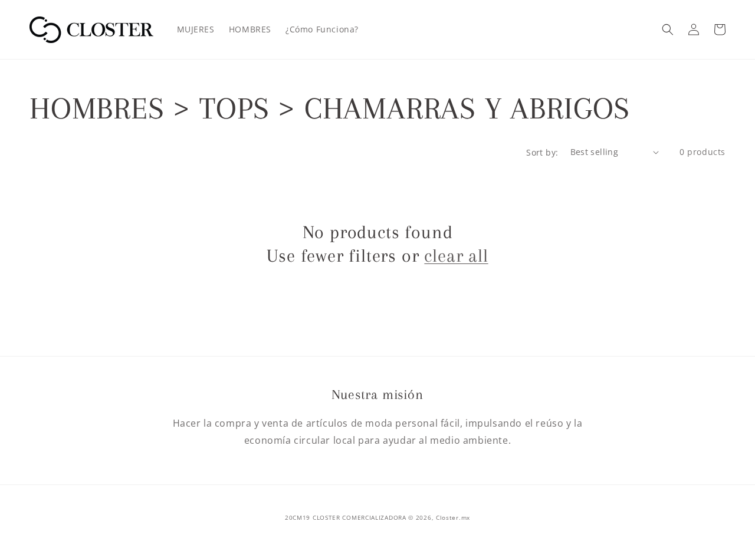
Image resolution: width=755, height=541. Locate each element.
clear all (456, 255)
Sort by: (542, 152)
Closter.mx (453, 517)
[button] (668, 29)
